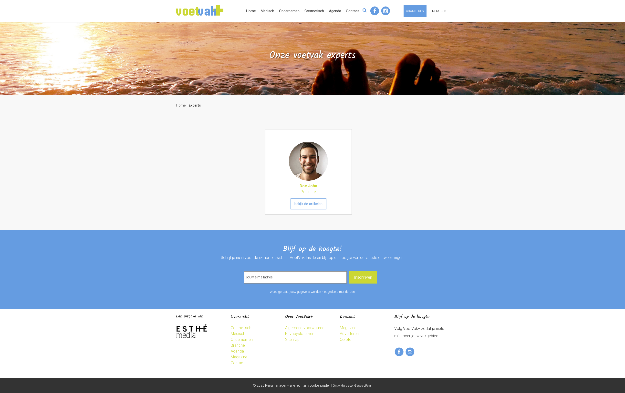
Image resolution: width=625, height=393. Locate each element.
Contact (352, 11)
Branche (238, 345)
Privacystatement (300, 333)
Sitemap (292, 339)
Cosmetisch (314, 11)
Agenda (335, 11)
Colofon (347, 339)
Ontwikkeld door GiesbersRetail (352, 385)
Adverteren (349, 333)
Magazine (239, 357)
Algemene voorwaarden (305, 327)
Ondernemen (289, 11)
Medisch (267, 11)
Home (251, 11)
